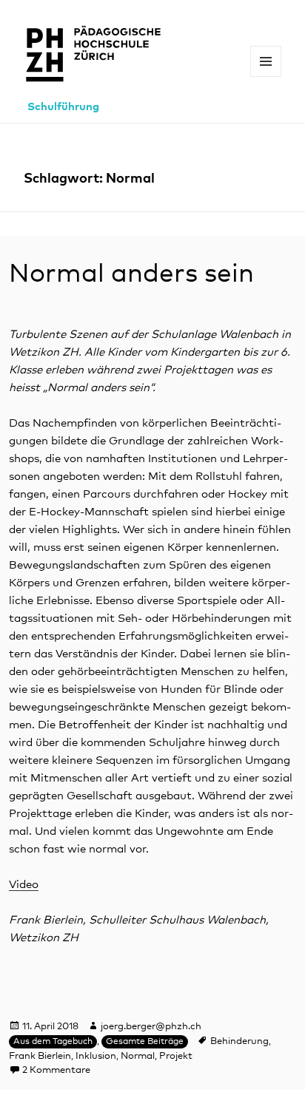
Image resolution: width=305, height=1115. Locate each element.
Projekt (175, 1056)
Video (23, 884)
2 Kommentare (56, 1070)
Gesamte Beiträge (145, 1041)
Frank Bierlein (40, 1056)
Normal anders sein (131, 274)
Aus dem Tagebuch (53, 1041)
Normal (138, 1056)
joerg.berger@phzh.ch (151, 1026)
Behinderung (239, 1041)
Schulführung (63, 106)
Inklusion (96, 1056)
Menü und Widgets (266, 76)
